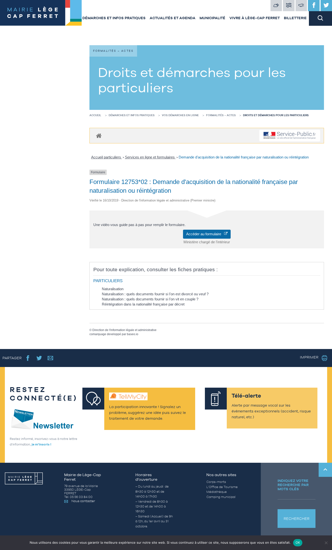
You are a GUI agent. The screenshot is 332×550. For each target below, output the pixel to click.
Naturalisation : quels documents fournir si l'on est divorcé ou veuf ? (155, 294)
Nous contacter (83, 501)
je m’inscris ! (41, 444)
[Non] (325, 542)
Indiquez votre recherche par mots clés (293, 485)
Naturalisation (112, 289)
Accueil (95, 115)
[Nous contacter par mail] (50, 358)
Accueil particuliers (106, 157)
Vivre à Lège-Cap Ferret (254, 18)
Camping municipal (221, 497)
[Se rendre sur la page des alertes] (301, 5)
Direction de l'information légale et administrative (124, 330)
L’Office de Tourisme (222, 487)
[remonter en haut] (325, 470)
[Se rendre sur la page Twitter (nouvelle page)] (39, 358)
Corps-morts (216, 482)
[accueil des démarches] (98, 135)
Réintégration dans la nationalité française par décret (143, 304)
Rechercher (296, 518)
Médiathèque (216, 492)
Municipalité (212, 18)
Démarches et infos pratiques (114, 18)
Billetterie (295, 18)
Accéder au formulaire (205, 234)
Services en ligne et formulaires (150, 157)
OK (298, 542)
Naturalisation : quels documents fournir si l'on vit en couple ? (150, 299)
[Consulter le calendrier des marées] (289, 5)
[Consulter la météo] (276, 5)
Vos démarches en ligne (180, 115)
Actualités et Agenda (172, 18)
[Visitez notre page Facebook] (314, 5)
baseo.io (132, 334)
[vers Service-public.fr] (289, 136)
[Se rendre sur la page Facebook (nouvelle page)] (28, 358)
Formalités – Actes (221, 115)
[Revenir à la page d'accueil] (40, 13)
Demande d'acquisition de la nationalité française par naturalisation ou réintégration (244, 157)
